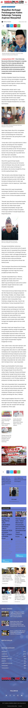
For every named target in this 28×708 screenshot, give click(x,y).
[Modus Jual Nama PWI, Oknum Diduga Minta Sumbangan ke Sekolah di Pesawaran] (5, 632)
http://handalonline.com (14, 501)
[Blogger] (6, 695)
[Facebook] (8, 25)
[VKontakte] (21, 695)
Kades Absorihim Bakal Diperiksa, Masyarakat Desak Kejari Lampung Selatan (18, 422)
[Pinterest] (15, 25)
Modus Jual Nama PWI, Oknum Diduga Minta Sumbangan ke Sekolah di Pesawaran (17, 632)
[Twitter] (11, 25)
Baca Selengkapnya (6, 561)
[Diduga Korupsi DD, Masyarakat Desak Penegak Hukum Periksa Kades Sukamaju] (7, 430)
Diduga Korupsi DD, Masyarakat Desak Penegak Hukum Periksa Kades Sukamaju (6, 438)
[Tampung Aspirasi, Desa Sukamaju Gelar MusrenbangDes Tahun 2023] (7, 414)
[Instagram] (17, 695)
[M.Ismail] (3, 21)
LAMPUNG (4, 6)
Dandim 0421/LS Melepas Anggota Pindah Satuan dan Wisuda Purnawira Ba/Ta (6, 481)
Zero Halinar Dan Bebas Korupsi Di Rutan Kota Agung (20, 479)
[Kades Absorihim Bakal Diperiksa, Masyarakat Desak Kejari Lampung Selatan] (18, 414)
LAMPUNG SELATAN (11, 6)
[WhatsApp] (18, 25)
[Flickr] (13, 695)
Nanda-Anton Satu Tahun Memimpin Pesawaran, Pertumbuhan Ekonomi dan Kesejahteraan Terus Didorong (21, 526)
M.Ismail (13, 21)
